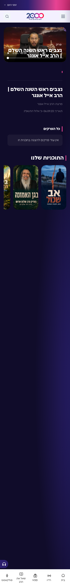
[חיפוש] (7, 16)
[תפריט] (63, 16)
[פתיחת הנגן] (4, 564)
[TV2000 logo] (35, 16)
